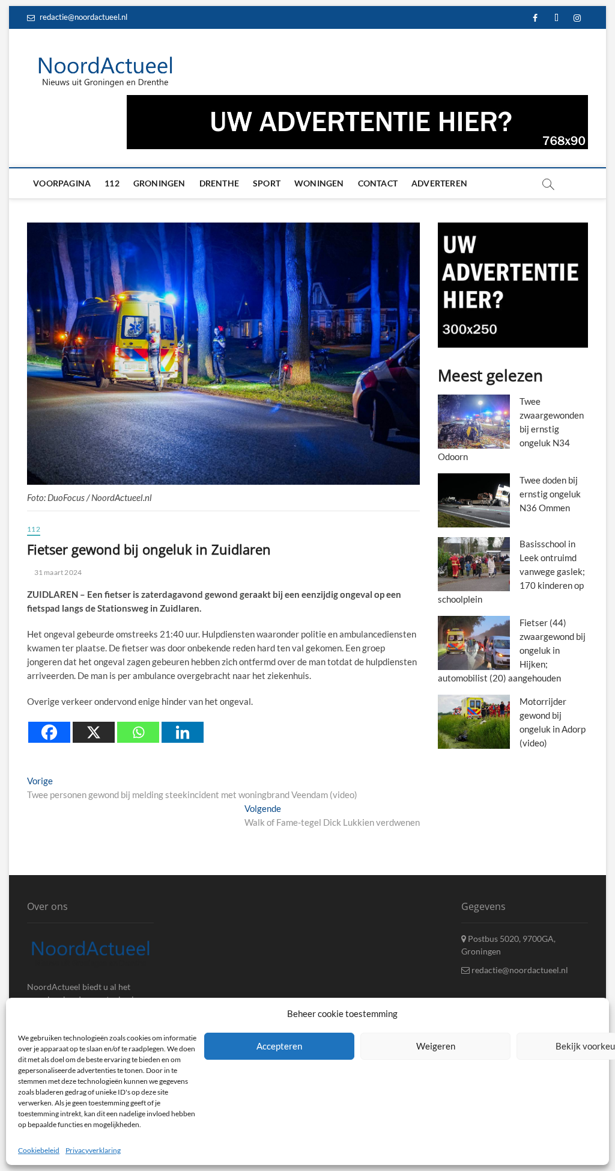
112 (112, 183)
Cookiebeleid (38, 1150)
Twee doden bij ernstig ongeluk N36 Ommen (550, 494)
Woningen (319, 183)
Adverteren (439, 183)
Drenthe (219, 183)
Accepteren (279, 1045)
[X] (94, 732)
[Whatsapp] (138, 732)
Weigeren (435, 1045)
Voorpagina (62, 183)
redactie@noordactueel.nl (82, 17)
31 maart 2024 (57, 572)
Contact (378, 183)
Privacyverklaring (93, 1150)
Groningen (159, 183)
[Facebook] (49, 732)
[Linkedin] (183, 732)
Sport (266, 183)
